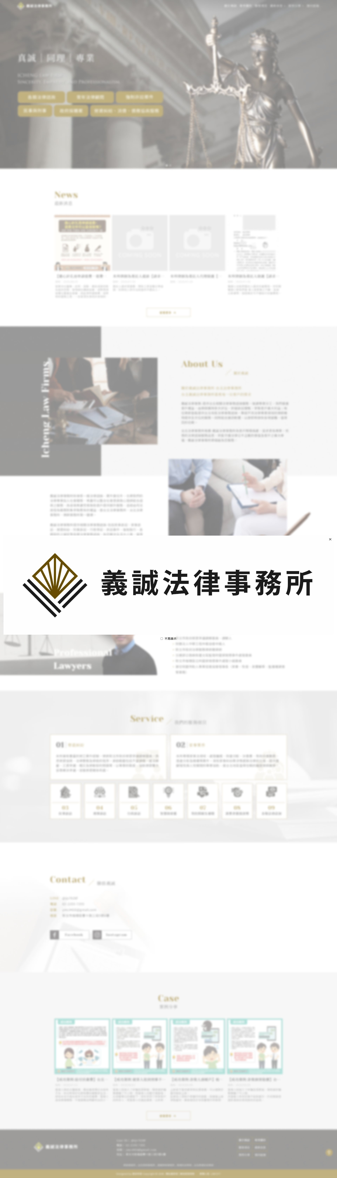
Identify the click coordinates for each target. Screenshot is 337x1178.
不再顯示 (171, 638)
